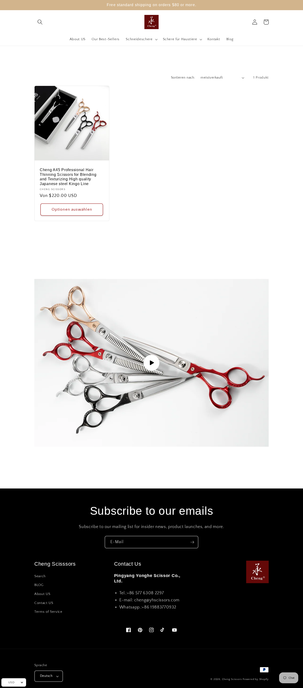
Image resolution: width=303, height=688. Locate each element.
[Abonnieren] (192, 542)
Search (40, 576)
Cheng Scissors (232, 679)
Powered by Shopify (256, 679)
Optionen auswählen (72, 209)
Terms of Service (48, 612)
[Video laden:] (151, 363)
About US (42, 594)
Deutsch (46, 676)
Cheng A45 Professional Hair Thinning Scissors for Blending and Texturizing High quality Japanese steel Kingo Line (68, 177)
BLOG (39, 585)
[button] (40, 22)
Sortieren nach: (183, 77)
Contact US (43, 603)
